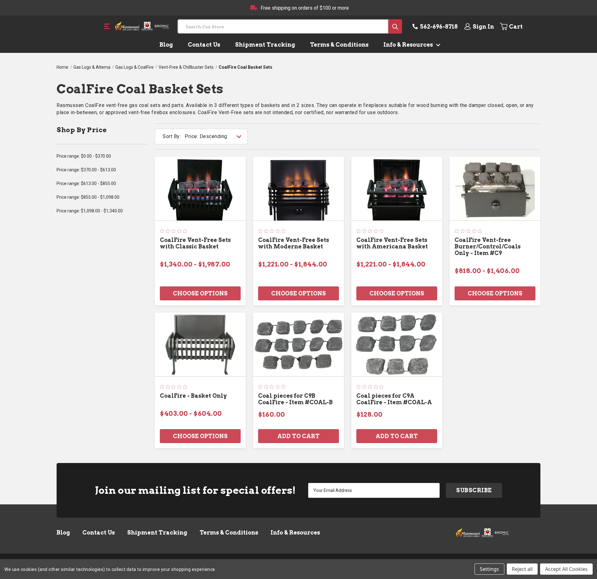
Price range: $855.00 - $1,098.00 (88, 197)
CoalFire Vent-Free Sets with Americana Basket (392, 243)
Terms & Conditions (339, 44)
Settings (489, 569)
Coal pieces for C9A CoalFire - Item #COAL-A (394, 398)
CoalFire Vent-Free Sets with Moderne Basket (293, 243)
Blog (166, 44)
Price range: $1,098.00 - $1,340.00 (90, 210)
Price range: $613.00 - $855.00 (86, 183)
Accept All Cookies (566, 569)
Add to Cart (298, 436)
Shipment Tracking (265, 44)
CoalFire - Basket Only (193, 395)
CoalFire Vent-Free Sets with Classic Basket (195, 243)
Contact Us (204, 44)
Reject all (522, 569)
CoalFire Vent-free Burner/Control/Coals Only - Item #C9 (488, 246)
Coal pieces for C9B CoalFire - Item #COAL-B (295, 398)
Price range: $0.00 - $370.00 (84, 156)
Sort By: (172, 136)
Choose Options (200, 293)
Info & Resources (408, 44)
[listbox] (215, 136)
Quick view (200, 188)
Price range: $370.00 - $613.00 (86, 169)
